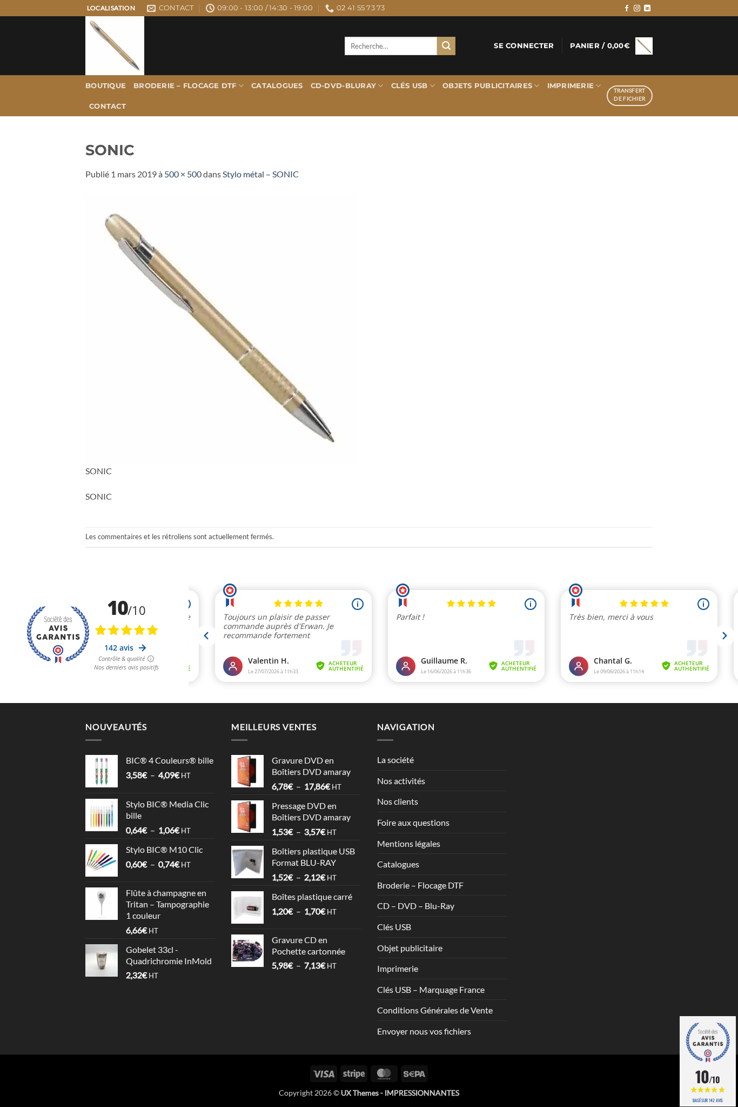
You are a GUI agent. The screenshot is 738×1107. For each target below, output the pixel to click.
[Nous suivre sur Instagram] (637, 8)
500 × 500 (183, 174)
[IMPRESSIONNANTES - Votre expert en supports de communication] (206, 45)
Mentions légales (408, 843)
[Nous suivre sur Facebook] (626, 8)
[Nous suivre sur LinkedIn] (647, 8)
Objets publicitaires (487, 86)
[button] (524, 46)
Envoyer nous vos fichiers (424, 1031)
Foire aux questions (413, 822)
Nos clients (397, 801)
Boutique (105, 86)
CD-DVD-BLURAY (343, 86)
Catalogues (277, 86)
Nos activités (401, 780)
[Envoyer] (446, 46)
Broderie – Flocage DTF (185, 86)
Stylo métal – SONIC (261, 174)
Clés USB (409, 86)
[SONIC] (220, 327)
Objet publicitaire (409, 948)
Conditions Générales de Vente (435, 1010)
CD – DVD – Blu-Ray (415, 905)
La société (395, 759)
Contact (107, 106)
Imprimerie (570, 86)
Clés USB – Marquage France (431, 989)
